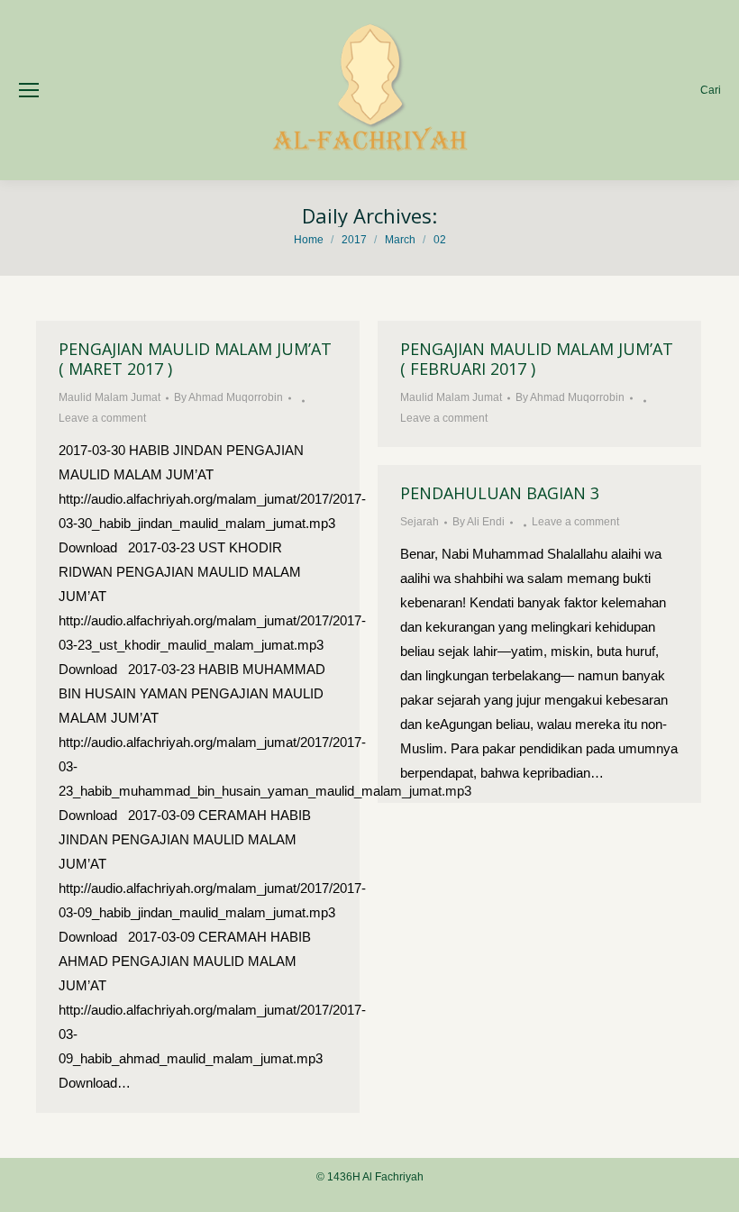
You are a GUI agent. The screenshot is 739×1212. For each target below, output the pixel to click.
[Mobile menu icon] (29, 90)
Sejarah (419, 521)
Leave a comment (102, 418)
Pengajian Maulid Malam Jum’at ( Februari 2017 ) (536, 358)
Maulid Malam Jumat (109, 397)
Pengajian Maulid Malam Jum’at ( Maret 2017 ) (195, 358)
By (228, 397)
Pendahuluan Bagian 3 (499, 493)
